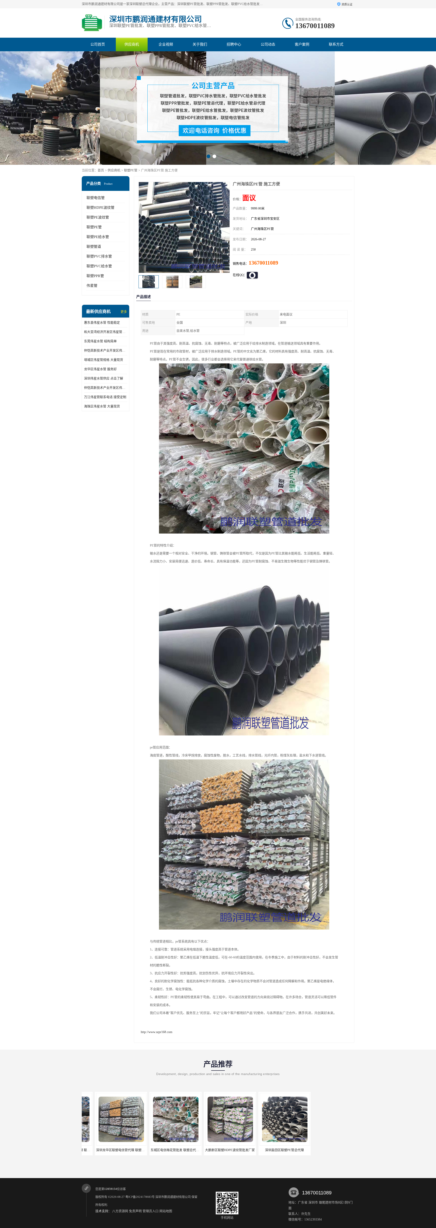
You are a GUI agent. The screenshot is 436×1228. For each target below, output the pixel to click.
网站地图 (165, 1211)
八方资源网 (120, 1211)
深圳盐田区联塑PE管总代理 (217, 1150)
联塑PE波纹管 (98, 217)
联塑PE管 (130, 170)
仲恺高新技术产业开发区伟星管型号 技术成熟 (105, 350)
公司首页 (97, 44)
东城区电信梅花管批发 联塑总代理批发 (110, 1150)
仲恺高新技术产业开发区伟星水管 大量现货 (105, 387)
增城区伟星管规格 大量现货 (103, 360)
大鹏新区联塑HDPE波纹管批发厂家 (162, 1150)
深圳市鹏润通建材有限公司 (173, 1196)
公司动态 (268, 44)
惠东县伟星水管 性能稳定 (102, 322)
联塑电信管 (96, 198)
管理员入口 (151, 1211)
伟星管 (92, 286)
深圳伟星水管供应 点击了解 (103, 378)
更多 (124, 311)
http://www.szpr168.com (156, 1032)
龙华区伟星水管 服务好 (100, 369)
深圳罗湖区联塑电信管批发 (271, 1150)
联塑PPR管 (95, 276)
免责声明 (135, 1211)
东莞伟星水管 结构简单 (100, 341)
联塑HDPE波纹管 (100, 207)
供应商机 (131, 44)
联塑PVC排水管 (99, 256)
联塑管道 (94, 247)
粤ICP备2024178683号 (140, 1196)
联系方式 (336, 44)
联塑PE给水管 (98, 237)
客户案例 (302, 44)
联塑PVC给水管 (99, 266)
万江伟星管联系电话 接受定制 (105, 397)
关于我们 (200, 44)
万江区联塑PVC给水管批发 (326, 1150)
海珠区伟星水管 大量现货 (102, 406)
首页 (101, 170)
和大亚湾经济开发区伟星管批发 (105, 332)
